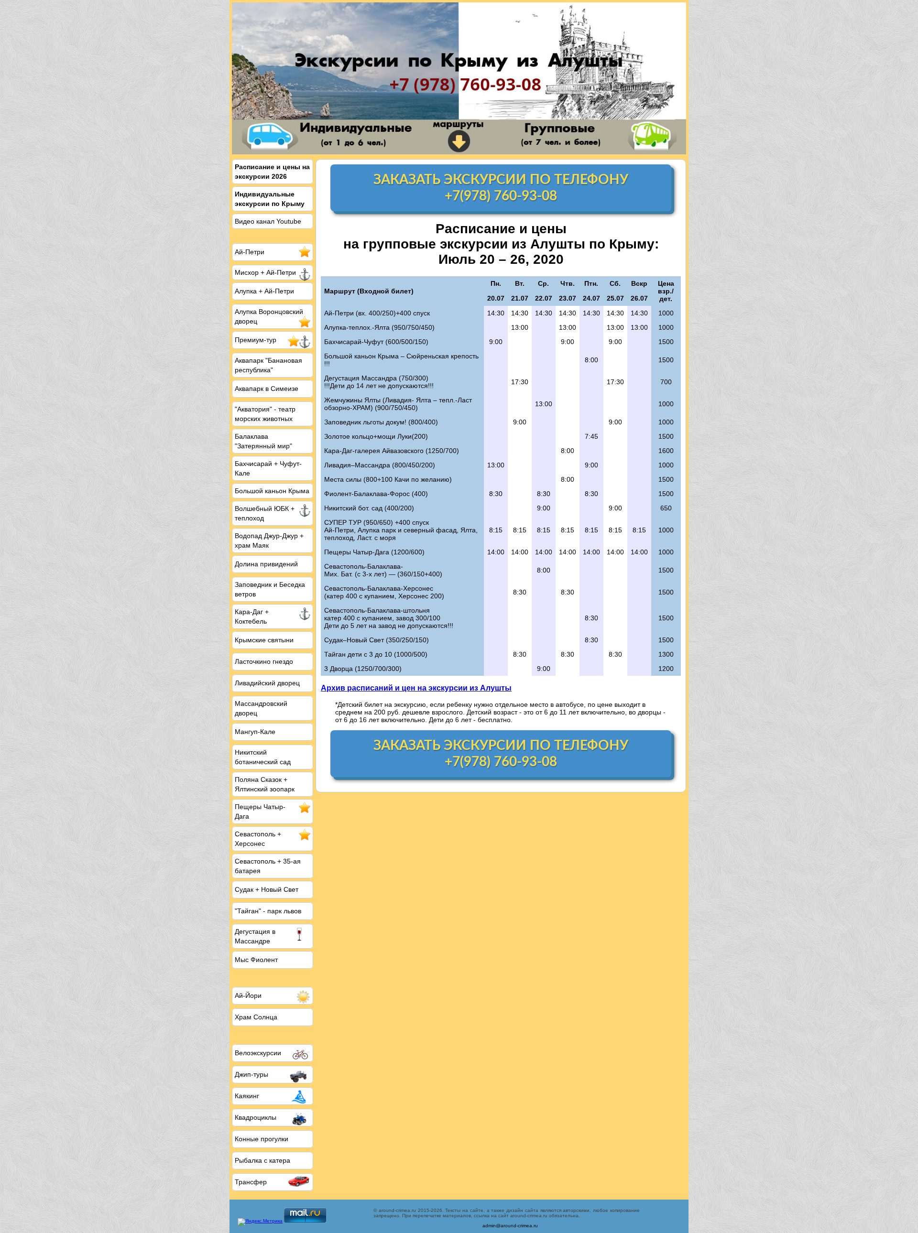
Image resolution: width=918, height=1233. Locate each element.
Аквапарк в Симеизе (266, 388)
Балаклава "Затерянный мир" (263, 441)
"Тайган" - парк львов (268, 911)
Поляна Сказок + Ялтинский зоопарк (265, 784)
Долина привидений (266, 564)
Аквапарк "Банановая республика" (268, 365)
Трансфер (251, 1182)
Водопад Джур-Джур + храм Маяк (269, 540)
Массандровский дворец (261, 708)
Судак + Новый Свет (266, 889)
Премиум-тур (255, 340)
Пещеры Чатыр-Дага (260, 811)
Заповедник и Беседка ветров (270, 589)
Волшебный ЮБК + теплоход (265, 513)
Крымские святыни (264, 640)
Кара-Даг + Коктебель (252, 616)
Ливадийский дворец (267, 683)
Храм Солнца (256, 1017)
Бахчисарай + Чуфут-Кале (268, 468)
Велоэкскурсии (258, 1053)
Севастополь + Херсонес (258, 838)
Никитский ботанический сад (263, 757)
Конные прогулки (261, 1139)
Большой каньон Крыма (272, 491)
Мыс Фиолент (256, 959)
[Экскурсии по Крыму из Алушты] (459, 78)
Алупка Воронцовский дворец (269, 316)
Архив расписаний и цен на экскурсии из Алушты (416, 687)
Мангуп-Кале (255, 731)
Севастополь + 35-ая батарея (268, 866)
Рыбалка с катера (262, 1160)
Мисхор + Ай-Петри (265, 272)
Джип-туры (251, 1074)
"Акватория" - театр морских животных (265, 413)
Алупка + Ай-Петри (264, 291)
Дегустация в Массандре (255, 936)
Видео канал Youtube (268, 221)
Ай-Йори (248, 995)
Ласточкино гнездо (264, 661)
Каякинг (247, 1096)
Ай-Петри (249, 252)
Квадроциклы (255, 1117)
